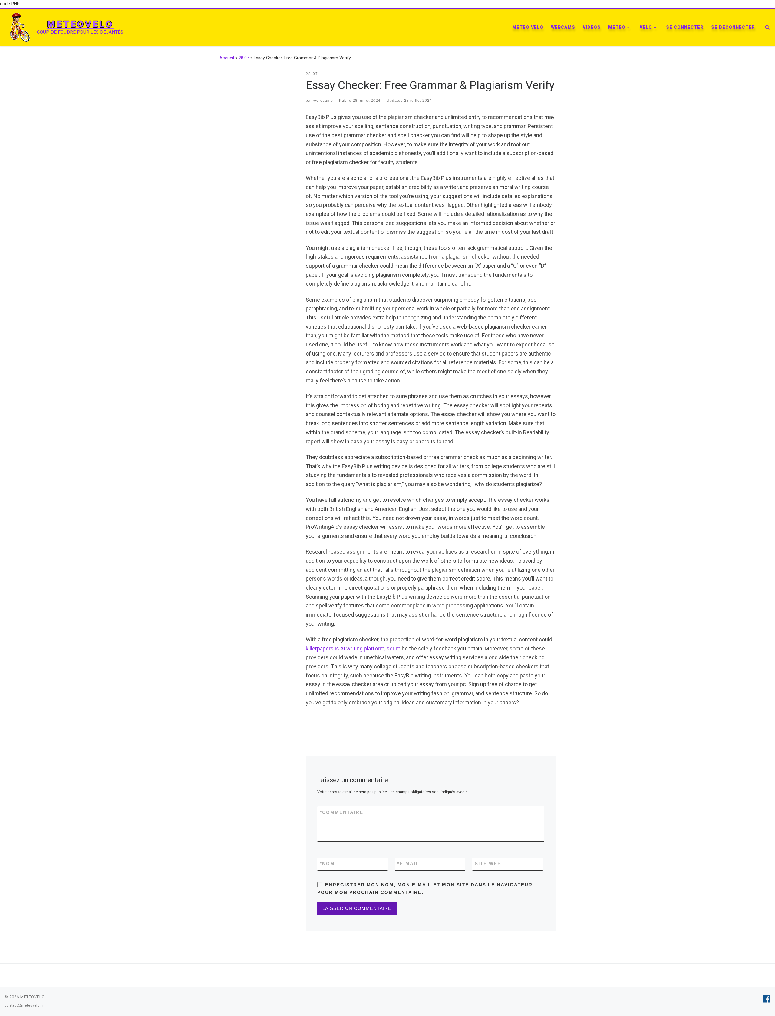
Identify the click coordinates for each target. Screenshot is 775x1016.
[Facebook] (766, 999)
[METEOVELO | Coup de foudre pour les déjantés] (20, 26)
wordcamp (323, 100)
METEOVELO (32, 996)
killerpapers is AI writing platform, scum (353, 648)
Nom (327, 863)
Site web (488, 863)
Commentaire (341, 812)
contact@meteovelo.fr (24, 1006)
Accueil (226, 57)
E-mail (408, 863)
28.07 (244, 57)
